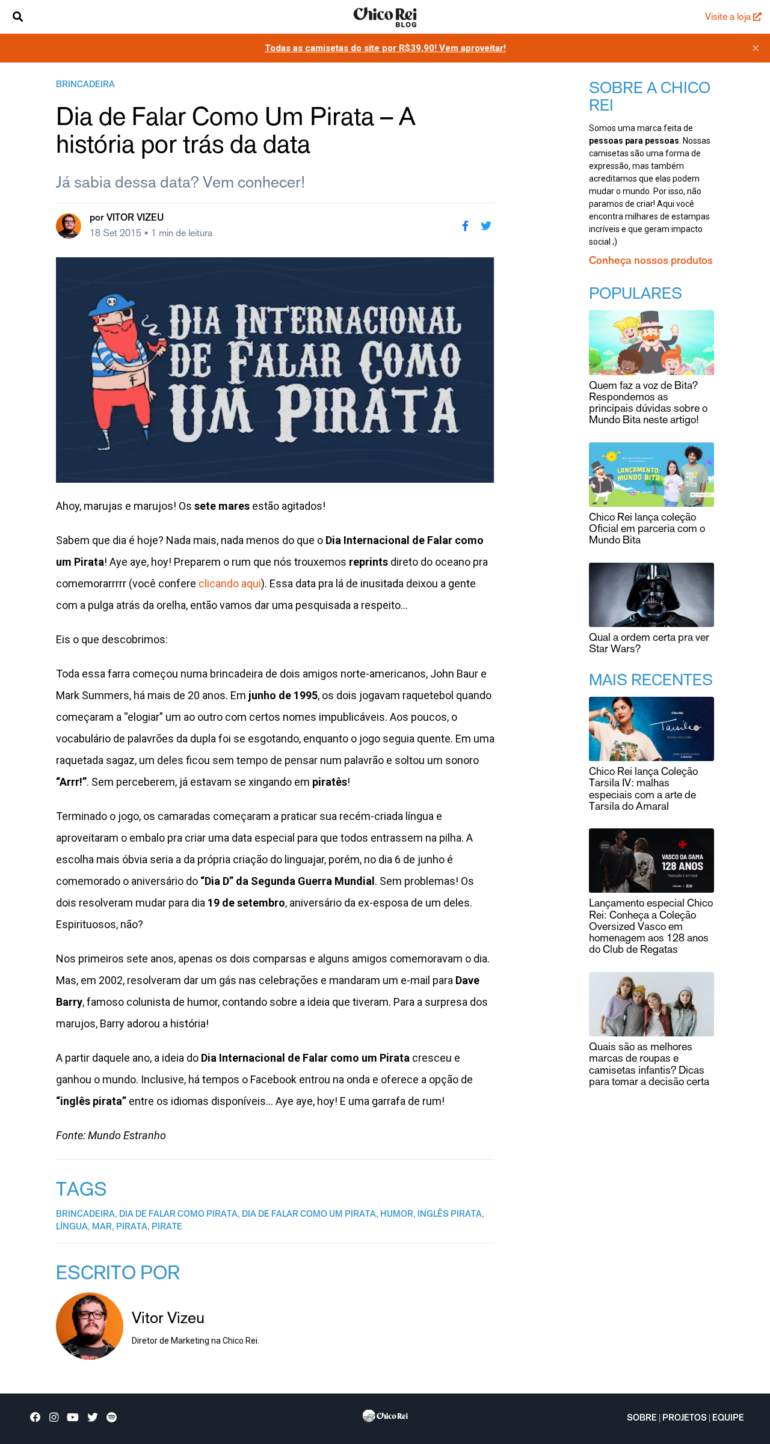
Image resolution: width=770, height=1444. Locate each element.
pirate (167, 1227)
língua (72, 1227)
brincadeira (85, 85)
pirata (131, 1227)
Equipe (728, 1419)
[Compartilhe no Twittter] (486, 226)
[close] (755, 48)
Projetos (684, 1419)
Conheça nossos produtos (651, 261)
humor (396, 1215)
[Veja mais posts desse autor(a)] (68, 226)
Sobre (642, 1419)
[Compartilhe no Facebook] (465, 226)
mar (102, 1227)
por (127, 218)
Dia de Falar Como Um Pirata (309, 1215)
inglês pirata (449, 1215)
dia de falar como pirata (178, 1215)
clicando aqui (230, 583)
